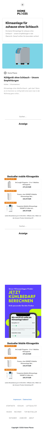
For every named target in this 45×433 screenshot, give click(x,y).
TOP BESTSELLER (30, 412)
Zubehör (23, 418)
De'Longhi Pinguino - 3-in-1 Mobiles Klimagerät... (27, 184)
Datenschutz (27, 399)
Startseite (10, 406)
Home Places (12, 73)
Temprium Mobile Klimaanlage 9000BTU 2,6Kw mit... (27, 207)
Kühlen (6, 84)
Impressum (17, 399)
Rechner (17, 412)
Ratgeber (13, 418)
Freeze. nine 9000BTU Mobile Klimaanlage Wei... (27, 195)
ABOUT (31, 418)
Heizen (9, 412)
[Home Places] (22, 19)
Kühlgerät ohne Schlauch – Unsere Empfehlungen (21, 79)
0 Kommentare (14, 84)
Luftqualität (31, 406)
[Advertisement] (22, 148)
